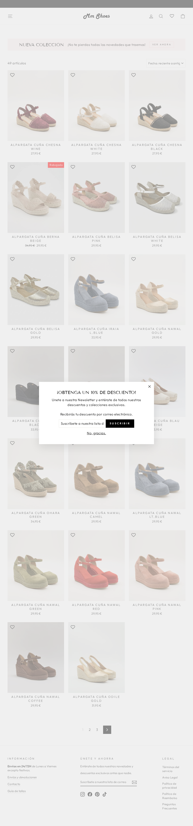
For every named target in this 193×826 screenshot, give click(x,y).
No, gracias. (96, 433)
